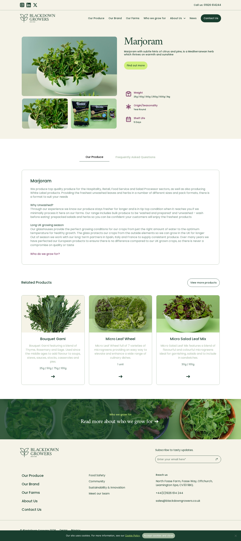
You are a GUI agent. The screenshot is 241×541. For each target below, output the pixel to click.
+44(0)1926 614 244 (170, 493)
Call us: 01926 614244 (207, 5)
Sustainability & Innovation (107, 487)
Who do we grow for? (45, 254)
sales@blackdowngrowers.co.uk (178, 501)
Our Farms (132, 18)
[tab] (94, 157)
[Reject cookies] (235, 536)
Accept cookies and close (158, 535)
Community (97, 481)
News (193, 18)
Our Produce (96, 18)
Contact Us (31, 509)
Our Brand (115, 18)
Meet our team (99, 493)
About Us (176, 18)
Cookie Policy (132, 535)
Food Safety (97, 475)
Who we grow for (155, 18)
